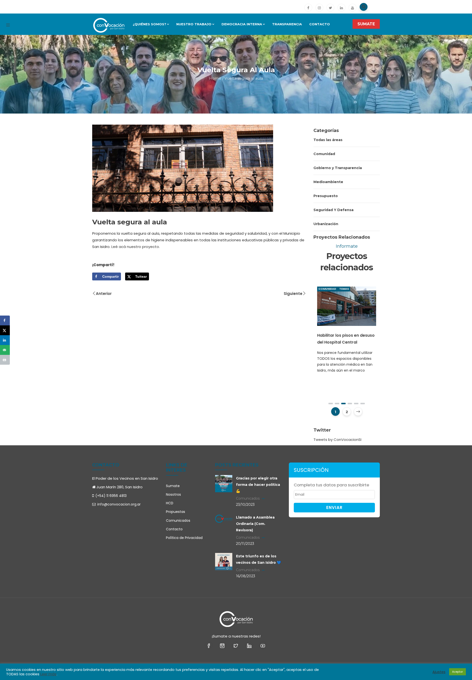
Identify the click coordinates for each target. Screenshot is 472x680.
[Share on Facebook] (5, 320)
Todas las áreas (327, 140)
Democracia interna (241, 24)
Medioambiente (328, 182)
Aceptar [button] (457, 672)
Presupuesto (325, 196)
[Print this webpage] (5, 360)
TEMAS (352, 289)
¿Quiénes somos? (149, 24)
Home (215, 78)
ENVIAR (334, 507)
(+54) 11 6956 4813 (111, 495)
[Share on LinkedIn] (5, 340)
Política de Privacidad (184, 537)
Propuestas (175, 511)
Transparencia (287, 24)
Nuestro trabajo (193, 24)
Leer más (48, 674)
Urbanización (325, 224)
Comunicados (178, 520)
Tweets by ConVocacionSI (337, 439)
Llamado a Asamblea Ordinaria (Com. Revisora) (255, 523)
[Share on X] (5, 330)
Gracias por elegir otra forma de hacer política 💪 (258, 484)
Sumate (173, 485)
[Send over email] (5, 350)
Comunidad (324, 154)
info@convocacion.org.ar (118, 504)
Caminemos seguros (346, 330)
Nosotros (173, 494)
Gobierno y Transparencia (337, 168)
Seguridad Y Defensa (333, 210)
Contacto (319, 24)
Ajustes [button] (438, 672)
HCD (169, 503)
